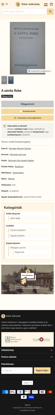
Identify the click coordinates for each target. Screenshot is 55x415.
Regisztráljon (42, 370)
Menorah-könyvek (18, 154)
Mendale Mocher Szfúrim (20, 148)
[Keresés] (50, 11)
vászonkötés (18, 173)
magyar (11, 179)
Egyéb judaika (17, 235)
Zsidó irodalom (18, 230)
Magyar (26, 383)
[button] (6, 4)
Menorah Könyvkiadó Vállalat (21, 161)
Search (27, 405)
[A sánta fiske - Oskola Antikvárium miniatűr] (4, 80)
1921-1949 (15, 218)
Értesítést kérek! (29, 111)
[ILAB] (41, 339)
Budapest (19, 167)
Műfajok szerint (18, 248)
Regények (19, 252)
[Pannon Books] (13, 339)
